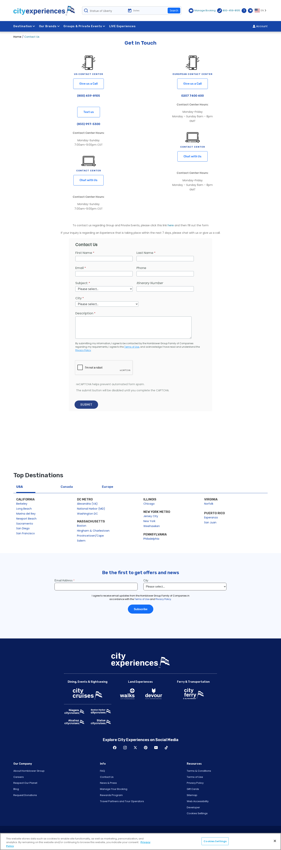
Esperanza (211, 517)
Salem (81, 541)
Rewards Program (111, 795)
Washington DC (87, 514)
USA (19, 487)
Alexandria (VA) (87, 504)
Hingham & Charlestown (93, 531)
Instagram (125, 747)
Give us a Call (88, 83)
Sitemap (192, 795)
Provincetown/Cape (90, 536)
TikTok (166, 747)
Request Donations (25, 795)
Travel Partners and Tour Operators (122, 801)
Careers (18, 777)
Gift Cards (193, 789)
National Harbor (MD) (91, 509)
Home (17, 37)
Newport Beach (26, 519)
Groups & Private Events (82, 26)
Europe (107, 487)
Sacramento (24, 524)
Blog (16, 789)
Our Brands (48, 26)
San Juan (210, 522)
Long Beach (24, 509)
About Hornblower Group (29, 771)
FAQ (102, 771)
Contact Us (107, 777)
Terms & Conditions (199, 771)
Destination (22, 26)
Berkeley (21, 504)
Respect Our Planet (25, 783)
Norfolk (208, 504)
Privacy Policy (195, 783)
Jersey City (150, 516)
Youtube (156, 747)
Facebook (114, 747)
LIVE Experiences (122, 26)
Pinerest (145, 747)
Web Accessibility (198, 801)
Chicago (149, 504)
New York (149, 521)
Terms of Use (195, 777)
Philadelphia (151, 539)
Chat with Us (88, 180)
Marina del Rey (26, 514)
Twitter (135, 747)
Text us (88, 112)
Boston (81, 526)
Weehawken (151, 526)
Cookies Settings (197, 813)
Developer (193, 807)
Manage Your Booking (113, 789)
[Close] (275, 841)
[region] (140, 841)
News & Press (108, 783)
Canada (67, 487)
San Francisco (25, 533)
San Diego (23, 528)
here (171, 225)
